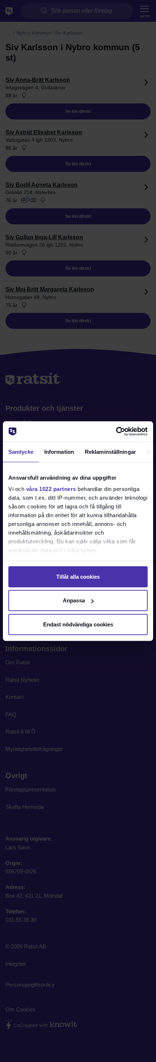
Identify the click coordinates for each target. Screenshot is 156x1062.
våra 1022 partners (51, 489)
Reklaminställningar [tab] (110, 451)
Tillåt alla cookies (78, 576)
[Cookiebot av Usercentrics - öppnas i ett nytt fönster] (116, 431)
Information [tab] (59, 451)
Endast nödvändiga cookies (78, 624)
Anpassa (74, 600)
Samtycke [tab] (20, 451)
